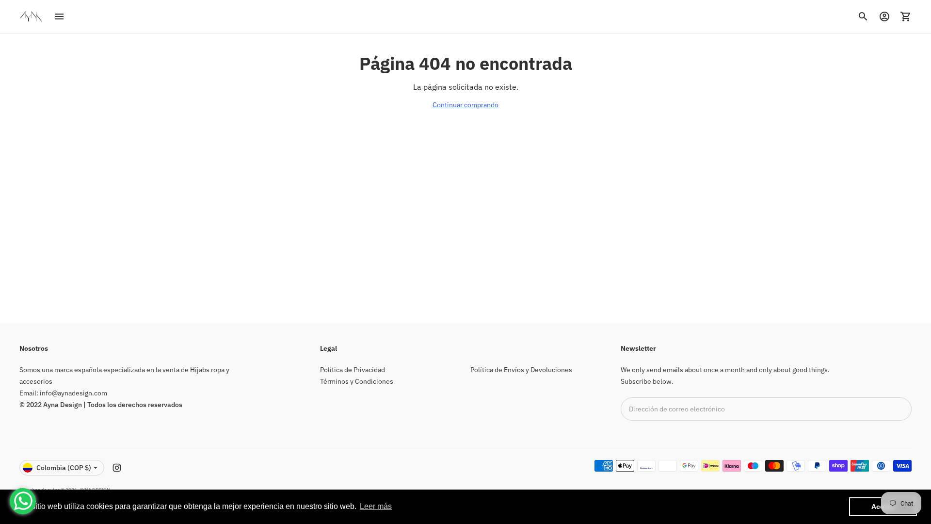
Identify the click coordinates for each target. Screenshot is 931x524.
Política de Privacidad (352, 369)
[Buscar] (863, 16)
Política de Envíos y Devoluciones (521, 369)
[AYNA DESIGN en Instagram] (117, 468)
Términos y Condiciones (356, 381)
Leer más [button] (376, 506)
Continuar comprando (465, 104)
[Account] (884, 16)
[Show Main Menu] (59, 16)
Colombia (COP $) (63, 467)
